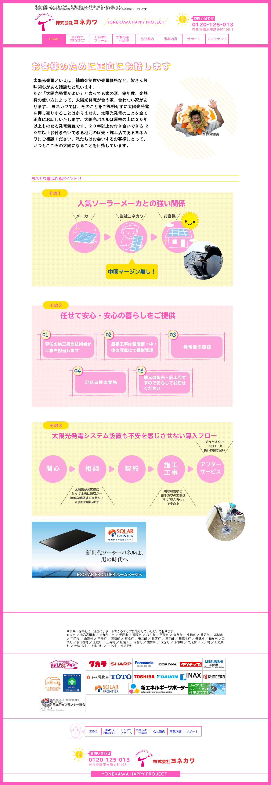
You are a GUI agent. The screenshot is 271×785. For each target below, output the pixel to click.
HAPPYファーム (101, 38)
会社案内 (147, 39)
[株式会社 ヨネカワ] (135, 22)
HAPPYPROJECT (77, 38)
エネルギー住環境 (124, 38)
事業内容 (170, 39)
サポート (194, 39)
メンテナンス (217, 39)
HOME (54, 39)
